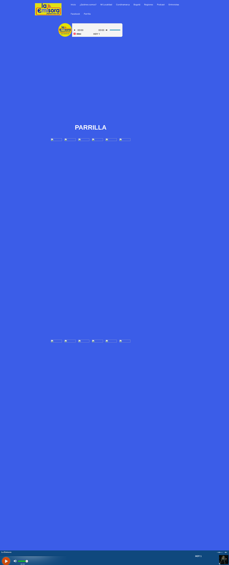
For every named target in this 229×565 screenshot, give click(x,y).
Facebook (75, 14)
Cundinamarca (123, 4)
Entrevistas (174, 4)
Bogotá (137, 4)
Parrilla (87, 14)
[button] (45, 81)
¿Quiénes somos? (88, 4)
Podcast (161, 4)
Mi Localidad (106, 4)
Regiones (148, 4)
